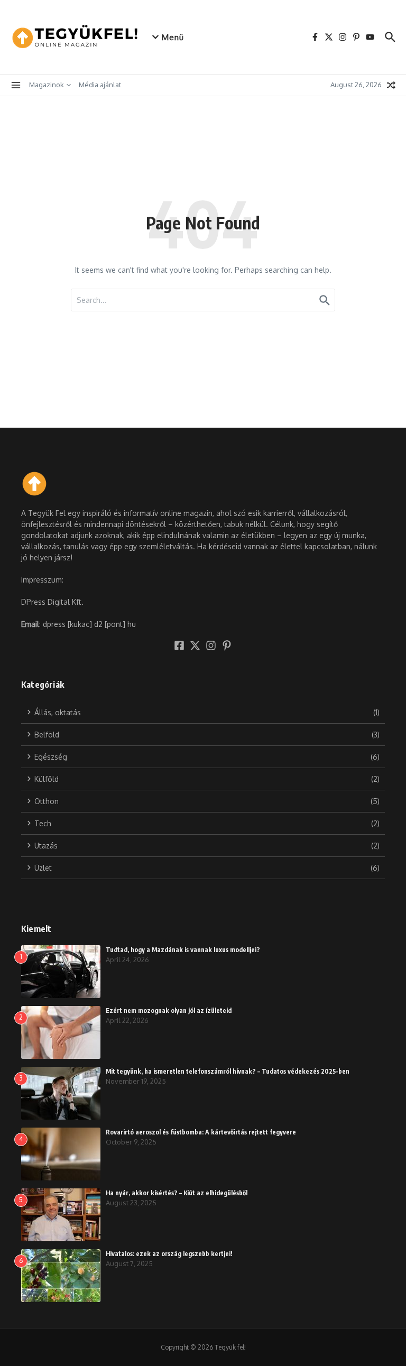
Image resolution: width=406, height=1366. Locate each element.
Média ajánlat (100, 84)
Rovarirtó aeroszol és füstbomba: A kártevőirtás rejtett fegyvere (201, 1132)
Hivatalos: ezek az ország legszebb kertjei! (169, 1254)
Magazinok (46, 84)
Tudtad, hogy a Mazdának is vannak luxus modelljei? (183, 950)
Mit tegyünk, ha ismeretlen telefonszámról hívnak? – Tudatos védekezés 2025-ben (227, 1071)
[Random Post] (391, 85)
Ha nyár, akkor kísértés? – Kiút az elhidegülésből (176, 1193)
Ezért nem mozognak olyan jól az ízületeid (169, 1010)
